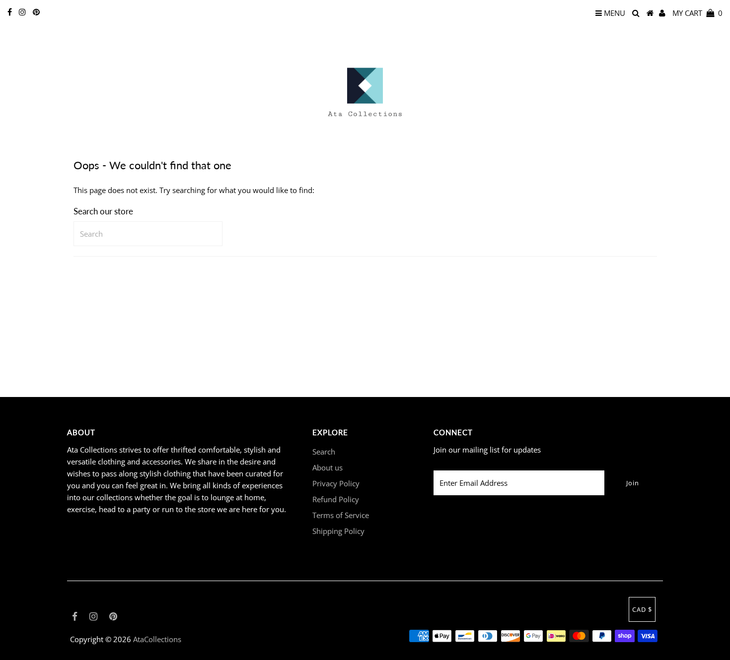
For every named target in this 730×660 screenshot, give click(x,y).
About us (327, 467)
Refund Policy (335, 499)
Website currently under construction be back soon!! (365, 23)
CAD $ (642, 609)
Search (323, 452)
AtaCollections (157, 639)
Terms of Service (340, 515)
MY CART (697, 13)
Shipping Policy (338, 531)
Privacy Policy (336, 483)
